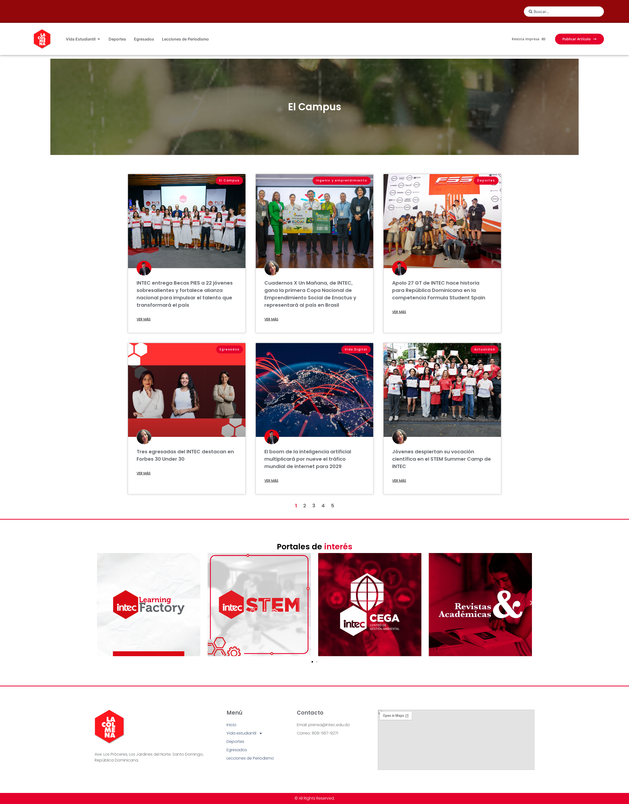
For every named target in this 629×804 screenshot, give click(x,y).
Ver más (144, 319)
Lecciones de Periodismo (250, 758)
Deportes (235, 741)
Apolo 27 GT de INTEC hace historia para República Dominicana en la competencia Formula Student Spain (438, 290)
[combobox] (564, 11)
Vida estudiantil (241, 733)
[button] (98, 603)
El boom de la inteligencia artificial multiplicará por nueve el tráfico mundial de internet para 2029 (307, 459)
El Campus (314, 107)
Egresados (237, 750)
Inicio (231, 725)
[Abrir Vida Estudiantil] (99, 39)
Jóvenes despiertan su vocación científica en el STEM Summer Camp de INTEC (441, 459)
